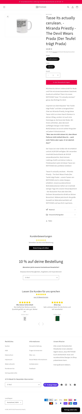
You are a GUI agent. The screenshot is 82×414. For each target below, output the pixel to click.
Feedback (32, 368)
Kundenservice (9, 368)
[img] (41, 294)
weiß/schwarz (52, 59)
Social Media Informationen (38, 359)
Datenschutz (9, 355)
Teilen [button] (50, 221)
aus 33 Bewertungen (41, 297)
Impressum (8, 359)
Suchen (7, 346)
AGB (6, 350)
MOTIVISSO (12, 409)
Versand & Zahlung (35, 346)
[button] (4, 7)
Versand (54, 52)
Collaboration (33, 364)
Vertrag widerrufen (11, 373)
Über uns (32, 355)
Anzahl (48, 71)
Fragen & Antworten (35, 350)
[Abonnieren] (56, 277)
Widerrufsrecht (10, 364)
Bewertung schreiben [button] (41, 248)
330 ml (50, 67)
